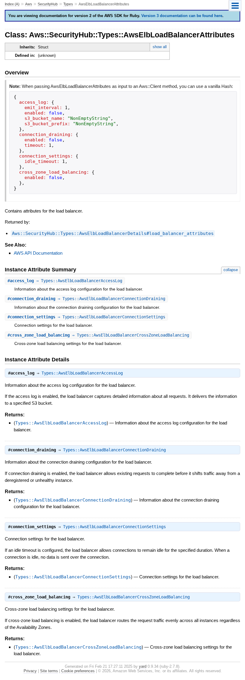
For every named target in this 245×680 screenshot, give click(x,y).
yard (142, 666)
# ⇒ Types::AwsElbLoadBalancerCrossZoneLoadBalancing (98, 335)
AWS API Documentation (38, 253)
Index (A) (12, 4)
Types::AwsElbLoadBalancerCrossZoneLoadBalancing (133, 597)
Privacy (30, 671)
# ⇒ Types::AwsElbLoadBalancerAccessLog (64, 280)
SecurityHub (48, 4)
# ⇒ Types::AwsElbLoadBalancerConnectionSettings (86, 316)
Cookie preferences (78, 671)
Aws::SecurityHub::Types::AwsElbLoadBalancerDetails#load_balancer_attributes (113, 233)
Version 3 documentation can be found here (181, 15)
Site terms (49, 671)
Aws (28, 4)
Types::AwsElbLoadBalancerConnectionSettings (114, 526)
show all (160, 47)
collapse (230, 270)
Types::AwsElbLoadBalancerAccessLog (82, 373)
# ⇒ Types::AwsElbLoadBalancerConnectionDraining (86, 298)
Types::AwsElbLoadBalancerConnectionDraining (114, 449)
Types (68, 4)
